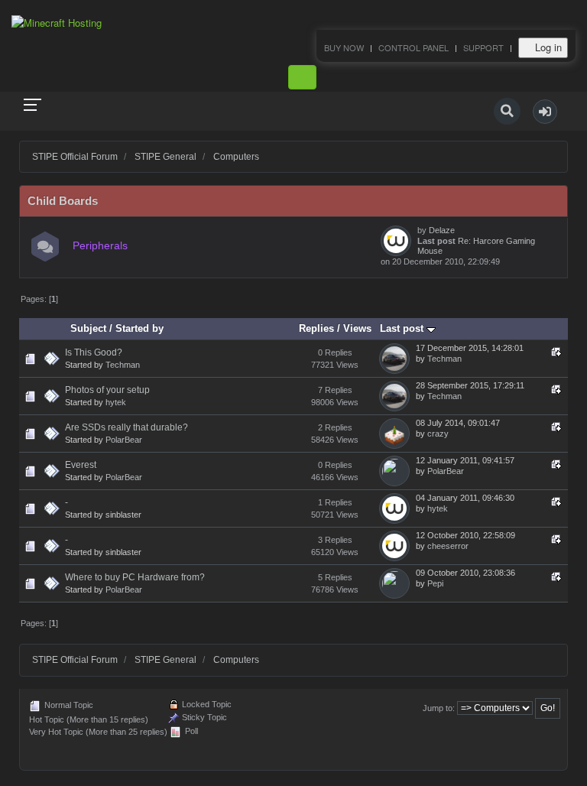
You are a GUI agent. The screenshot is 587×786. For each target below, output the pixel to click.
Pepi (435, 583)
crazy (438, 433)
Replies (316, 328)
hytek (115, 402)
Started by (139, 328)
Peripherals (100, 246)
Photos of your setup (107, 390)
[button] (545, 111)
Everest (80, 465)
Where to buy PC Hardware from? (135, 577)
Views (357, 328)
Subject (88, 328)
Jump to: (439, 708)
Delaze (442, 230)
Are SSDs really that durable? (126, 427)
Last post (403, 328)
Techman (122, 364)
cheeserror (448, 546)
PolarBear (123, 439)
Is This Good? (93, 352)
